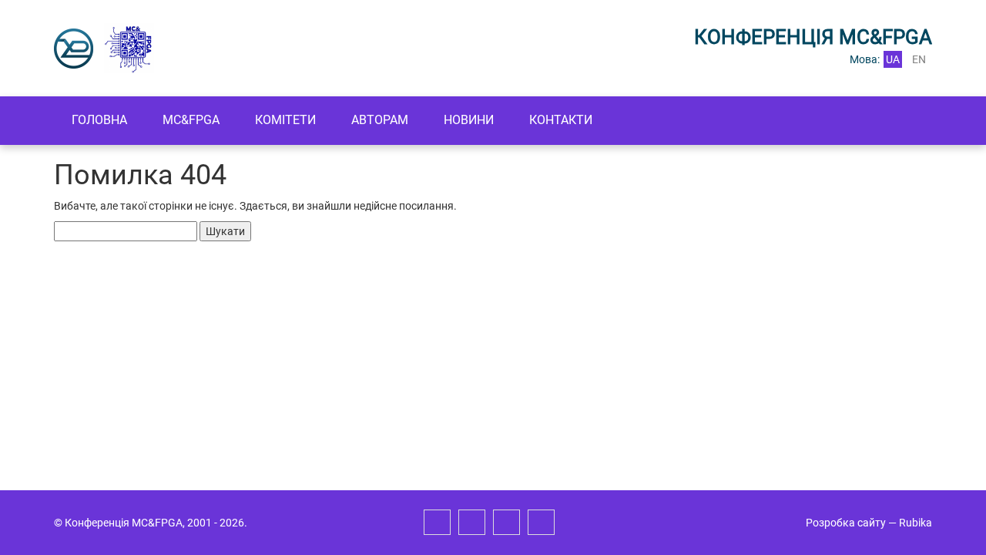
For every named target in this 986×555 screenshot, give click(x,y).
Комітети (285, 120)
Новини (469, 120)
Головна (99, 120)
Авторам (379, 120)
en (919, 59)
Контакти (560, 120)
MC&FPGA (191, 120)
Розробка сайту (846, 522)
